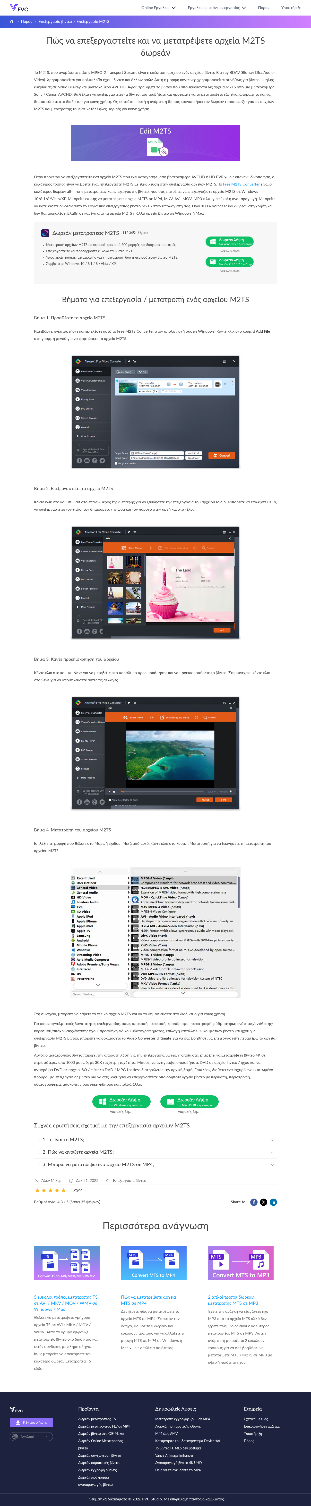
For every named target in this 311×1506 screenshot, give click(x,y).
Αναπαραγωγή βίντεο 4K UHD (178, 1463)
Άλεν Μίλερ (51, 1181)
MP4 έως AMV (166, 1434)
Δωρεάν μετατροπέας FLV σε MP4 (104, 1426)
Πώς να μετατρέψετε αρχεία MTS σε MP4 (148, 1300)
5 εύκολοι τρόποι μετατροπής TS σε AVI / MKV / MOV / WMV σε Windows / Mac (66, 1303)
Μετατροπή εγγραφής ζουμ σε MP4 (182, 1419)
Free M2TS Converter (241, 184)
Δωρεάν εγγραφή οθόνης (97, 1470)
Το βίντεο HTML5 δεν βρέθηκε (178, 1448)
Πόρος (263, 8)
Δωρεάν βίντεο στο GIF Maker (101, 1434)
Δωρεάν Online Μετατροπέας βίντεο (100, 1444)
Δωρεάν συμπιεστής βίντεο (99, 1463)
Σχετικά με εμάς (256, 1419)
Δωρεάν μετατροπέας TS (97, 1419)
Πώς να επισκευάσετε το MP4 (178, 1470)
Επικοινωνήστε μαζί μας (262, 1426)
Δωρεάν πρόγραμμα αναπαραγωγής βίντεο (95, 1481)
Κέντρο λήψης (35, 1422)
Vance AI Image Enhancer (174, 1455)
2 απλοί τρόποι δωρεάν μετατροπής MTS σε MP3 (233, 1300)
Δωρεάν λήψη (235, 241)
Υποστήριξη (291, 8)
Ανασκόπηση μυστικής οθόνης (178, 1426)
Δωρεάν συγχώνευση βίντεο (99, 1455)
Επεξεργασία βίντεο (55, 22)
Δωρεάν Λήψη (125, 1102)
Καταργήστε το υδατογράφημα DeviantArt (187, 1441)
